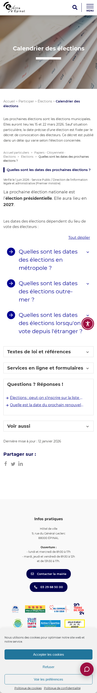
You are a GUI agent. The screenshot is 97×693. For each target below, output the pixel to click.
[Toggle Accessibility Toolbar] (88, 324)
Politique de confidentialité (62, 688)
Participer (26, 101)
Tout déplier (79, 237)
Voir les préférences (48, 679)
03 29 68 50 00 (51, 587)
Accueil (9, 101)
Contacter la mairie (51, 574)
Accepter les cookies (48, 654)
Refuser (48, 667)
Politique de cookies (28, 688)
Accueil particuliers (16, 152)
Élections (45, 101)
